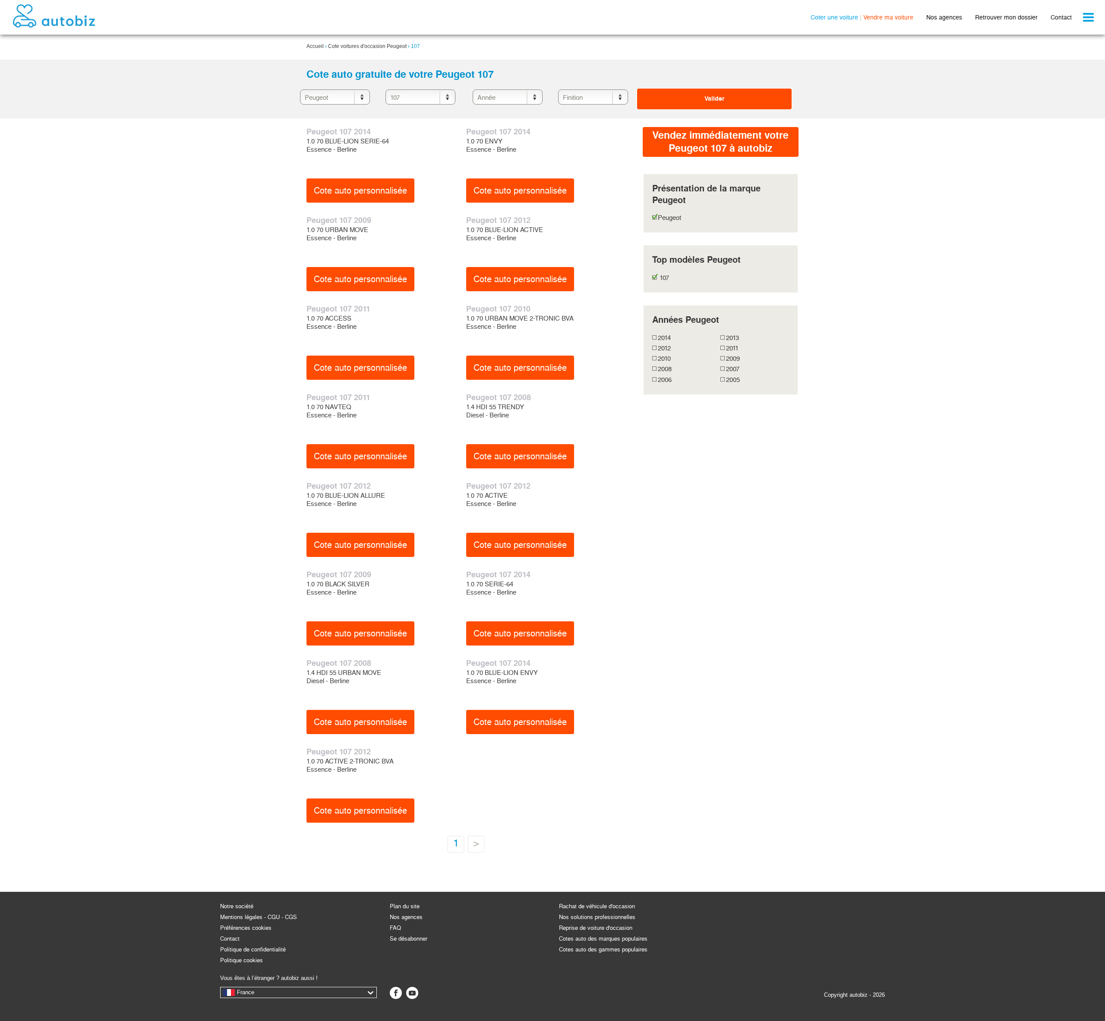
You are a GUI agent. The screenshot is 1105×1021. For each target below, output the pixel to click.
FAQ (395, 928)
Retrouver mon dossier (1006, 17)
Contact (1061, 17)
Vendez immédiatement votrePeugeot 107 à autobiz (720, 141)
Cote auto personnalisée (360, 190)
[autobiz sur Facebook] (396, 993)
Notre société (236, 906)
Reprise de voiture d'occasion (595, 928)
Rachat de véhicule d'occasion (597, 906)
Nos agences (944, 17)
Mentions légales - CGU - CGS (258, 917)
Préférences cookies (246, 928)
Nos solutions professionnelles (597, 917)
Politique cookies (241, 960)
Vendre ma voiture (888, 17)
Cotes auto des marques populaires (603, 938)
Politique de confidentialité (253, 949)
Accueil (315, 46)
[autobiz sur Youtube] (412, 993)
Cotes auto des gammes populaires (603, 949)
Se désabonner (408, 938)
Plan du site (405, 906)
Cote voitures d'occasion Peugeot (367, 46)
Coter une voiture (834, 17)
